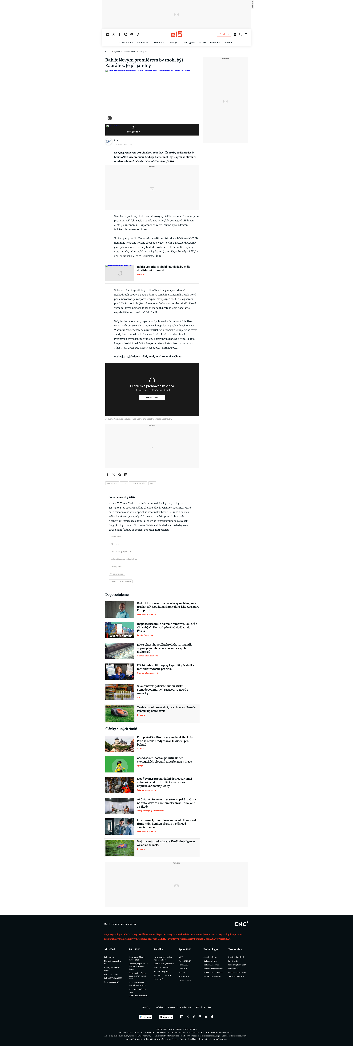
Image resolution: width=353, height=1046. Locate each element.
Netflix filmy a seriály (212, 976)
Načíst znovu (152, 397)
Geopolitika (159, 42)
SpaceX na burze (210, 957)
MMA (181, 957)
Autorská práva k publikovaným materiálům (123, 1036)
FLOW (202, 42)
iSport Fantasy (164, 934)
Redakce (159, 1007)
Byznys (173, 42)
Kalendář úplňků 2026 (113, 978)
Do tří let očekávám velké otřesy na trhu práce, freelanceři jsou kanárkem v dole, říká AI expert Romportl (168, 606)
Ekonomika (143, 42)
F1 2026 (182, 972)
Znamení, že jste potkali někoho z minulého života (138, 966)
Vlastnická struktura (134, 1039)
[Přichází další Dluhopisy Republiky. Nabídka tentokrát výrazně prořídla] (119, 671)
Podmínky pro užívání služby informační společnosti (164, 1036)
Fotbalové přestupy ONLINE (151, 939)
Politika (158, 949)
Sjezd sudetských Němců (164, 963)
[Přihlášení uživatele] (235, 34)
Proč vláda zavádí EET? (163, 967)
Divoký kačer (159, 979)
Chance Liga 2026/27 (205, 939)
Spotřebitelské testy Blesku (188, 934)
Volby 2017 (143, 51)
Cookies (225, 1036)
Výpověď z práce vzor (162, 975)
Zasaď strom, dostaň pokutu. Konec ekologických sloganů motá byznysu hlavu (164, 759)
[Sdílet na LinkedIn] (126, 475)
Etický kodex (193, 1039)
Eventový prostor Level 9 (181, 939)
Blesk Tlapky (130, 934)
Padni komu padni (161, 971)
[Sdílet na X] (113, 475)
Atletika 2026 (184, 976)
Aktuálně (109, 949)
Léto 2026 (134, 949)
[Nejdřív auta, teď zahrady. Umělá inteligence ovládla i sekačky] (119, 848)
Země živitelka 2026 (236, 976)
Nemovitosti (210, 934)
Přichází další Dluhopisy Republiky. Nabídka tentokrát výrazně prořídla (165, 667)
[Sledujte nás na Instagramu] (126, 34)
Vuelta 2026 (224, 939)
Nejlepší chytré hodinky (213, 968)
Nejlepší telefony (210, 961)
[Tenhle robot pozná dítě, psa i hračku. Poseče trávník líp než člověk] (119, 713)
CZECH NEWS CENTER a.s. (186, 1029)
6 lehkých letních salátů (138, 995)
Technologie (211, 949)
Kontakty (146, 1007)
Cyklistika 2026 (185, 980)
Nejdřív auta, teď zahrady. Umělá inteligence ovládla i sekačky (166, 843)
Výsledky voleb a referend (124, 51)
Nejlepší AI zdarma (211, 965)
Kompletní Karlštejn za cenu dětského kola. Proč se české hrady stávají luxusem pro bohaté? (165, 741)
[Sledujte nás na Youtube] (132, 34)
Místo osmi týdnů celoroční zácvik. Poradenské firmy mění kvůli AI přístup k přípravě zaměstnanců (167, 823)
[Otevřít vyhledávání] (240, 34)
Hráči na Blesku (147, 934)
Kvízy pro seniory (111, 974)
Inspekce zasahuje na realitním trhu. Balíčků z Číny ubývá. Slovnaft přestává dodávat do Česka (167, 627)
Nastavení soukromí (238, 1036)
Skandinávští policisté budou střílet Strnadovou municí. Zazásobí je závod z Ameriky (162, 689)
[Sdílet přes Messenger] (119, 475)
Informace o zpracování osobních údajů (203, 1036)
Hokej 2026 (183, 965)
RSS (197, 1007)
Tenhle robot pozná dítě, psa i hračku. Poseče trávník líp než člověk (166, 709)
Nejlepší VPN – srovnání (213, 972)
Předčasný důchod (236, 957)
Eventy (228, 42)
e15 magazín (188, 42)
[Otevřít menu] (246, 34)
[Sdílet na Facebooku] (107, 475)
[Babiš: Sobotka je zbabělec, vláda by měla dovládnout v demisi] (119, 273)
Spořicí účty (233, 961)
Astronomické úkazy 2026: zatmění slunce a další (138, 976)
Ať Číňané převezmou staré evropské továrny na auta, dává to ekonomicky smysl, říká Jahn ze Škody (166, 803)
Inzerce (171, 1007)
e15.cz (107, 51)
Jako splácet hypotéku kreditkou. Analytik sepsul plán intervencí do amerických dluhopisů (164, 648)
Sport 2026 (185, 949)
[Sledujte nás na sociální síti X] (113, 34)
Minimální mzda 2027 (237, 972)
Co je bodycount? (111, 982)
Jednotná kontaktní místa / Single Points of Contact (165, 1039)
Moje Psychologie (113, 934)
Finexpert (215, 42)
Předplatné (185, 1007)
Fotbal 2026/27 (185, 961)
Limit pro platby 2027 (237, 965)
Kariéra (207, 1007)
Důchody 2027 (234, 968)
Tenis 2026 (183, 968)
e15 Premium (126, 42)
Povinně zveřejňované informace (213, 1039)
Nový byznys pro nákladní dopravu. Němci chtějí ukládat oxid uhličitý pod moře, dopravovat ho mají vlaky (164, 782)
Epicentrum (109, 957)
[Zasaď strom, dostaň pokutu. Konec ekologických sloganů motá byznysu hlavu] (119, 764)
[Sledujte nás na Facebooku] (119, 34)
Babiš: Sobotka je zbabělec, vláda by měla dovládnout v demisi (163, 268)
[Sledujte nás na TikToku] (138, 34)
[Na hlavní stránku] (176, 34)
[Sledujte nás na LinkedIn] (107, 34)
